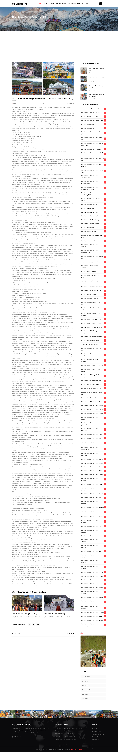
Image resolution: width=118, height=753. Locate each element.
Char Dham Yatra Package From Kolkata (93, 413)
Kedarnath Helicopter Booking (54, 614)
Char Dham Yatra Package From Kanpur (93, 474)
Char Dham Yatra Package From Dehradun (93, 479)
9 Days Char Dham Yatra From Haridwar (93, 109)
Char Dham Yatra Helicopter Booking (24, 614)
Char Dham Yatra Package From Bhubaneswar (93, 625)
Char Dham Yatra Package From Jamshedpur (93, 489)
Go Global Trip (20, 4)
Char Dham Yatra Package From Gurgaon (93, 507)
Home (40, 3)
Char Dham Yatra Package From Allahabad (93, 607)
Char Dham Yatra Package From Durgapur (93, 521)
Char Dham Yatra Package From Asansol (93, 620)
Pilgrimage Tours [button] (73, 3)
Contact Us (95, 739)
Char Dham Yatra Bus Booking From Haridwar (93, 309)
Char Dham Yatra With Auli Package (93, 323)
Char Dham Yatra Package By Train (93, 112)
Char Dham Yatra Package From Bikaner (93, 587)
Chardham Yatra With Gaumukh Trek (93, 388)
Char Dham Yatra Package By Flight (93, 149)
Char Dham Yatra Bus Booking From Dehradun (93, 314)
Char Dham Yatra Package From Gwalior (93, 463)
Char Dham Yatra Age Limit (93, 231)
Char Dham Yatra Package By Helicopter (93, 120)
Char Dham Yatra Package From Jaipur (93, 438)
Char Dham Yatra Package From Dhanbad (93, 556)
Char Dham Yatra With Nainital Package (93, 365)
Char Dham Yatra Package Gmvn (93, 204)
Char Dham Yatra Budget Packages (93, 220)
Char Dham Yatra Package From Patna (93, 484)
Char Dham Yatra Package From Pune (93, 434)
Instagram (87, 685)
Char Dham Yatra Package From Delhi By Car (93, 154)
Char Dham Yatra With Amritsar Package (93, 384)
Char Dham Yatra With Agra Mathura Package (93, 376)
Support (94, 728)
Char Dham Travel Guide (93, 208)
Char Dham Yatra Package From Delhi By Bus (93, 159)
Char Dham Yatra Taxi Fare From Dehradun (93, 282)
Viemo (86, 698)
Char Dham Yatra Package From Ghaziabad (93, 502)
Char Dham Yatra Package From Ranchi (93, 494)
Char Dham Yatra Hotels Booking (93, 340)
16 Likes (41, 103)
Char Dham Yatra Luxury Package (93, 223)
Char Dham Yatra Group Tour (93, 241)
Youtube (87, 694)
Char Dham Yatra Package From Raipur (93, 517)
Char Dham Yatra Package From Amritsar (93, 551)
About (45, 3)
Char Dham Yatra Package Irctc (93, 212)
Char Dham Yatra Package (93, 128)
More (14, 103)
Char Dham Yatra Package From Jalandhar (93, 546)
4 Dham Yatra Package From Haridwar (93, 262)
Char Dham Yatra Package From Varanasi (93, 612)
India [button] (51, 3)
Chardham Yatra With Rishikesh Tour (93, 398)
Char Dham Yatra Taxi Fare (93, 271)
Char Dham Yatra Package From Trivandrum (93, 602)
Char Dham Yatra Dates (93, 124)
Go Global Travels (21, 724)
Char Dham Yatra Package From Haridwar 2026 (93, 257)
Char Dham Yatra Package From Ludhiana (93, 540)
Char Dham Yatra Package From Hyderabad (93, 424)
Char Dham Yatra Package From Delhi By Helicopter (93, 165)
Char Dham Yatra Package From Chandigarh (93, 454)
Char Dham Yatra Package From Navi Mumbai (93, 512)
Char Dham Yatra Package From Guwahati (93, 561)
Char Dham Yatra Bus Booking (93, 294)
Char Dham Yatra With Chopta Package (93, 319)
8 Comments (70, 103)
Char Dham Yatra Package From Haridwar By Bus (93, 138)
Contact (85, 3)
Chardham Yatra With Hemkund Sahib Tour (93, 393)
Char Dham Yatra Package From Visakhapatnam (93, 448)
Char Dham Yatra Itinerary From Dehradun (93, 360)
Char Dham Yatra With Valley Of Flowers (93, 327)
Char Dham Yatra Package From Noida (93, 497)
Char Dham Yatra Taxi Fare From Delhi (93, 287)
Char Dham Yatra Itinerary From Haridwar (93, 267)
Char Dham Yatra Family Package (93, 298)
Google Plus (88, 690)
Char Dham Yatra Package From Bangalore (93, 418)
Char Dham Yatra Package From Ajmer (93, 584)
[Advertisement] (59, 42)
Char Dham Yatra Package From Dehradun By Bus (93, 182)
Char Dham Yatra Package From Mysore (93, 572)
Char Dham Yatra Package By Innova (93, 216)
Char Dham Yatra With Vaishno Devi (93, 380)
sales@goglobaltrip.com (68, 739)
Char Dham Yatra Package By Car (93, 116)
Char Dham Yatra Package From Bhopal (93, 459)
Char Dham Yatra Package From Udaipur (93, 576)
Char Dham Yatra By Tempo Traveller (93, 290)
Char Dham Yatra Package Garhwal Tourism (93, 199)
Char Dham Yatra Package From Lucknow (93, 443)
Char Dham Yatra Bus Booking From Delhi (93, 303)
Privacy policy (96, 731)
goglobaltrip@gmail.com (67, 736)
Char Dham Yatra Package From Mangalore (93, 567)
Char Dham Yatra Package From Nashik (93, 467)
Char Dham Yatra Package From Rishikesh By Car (93, 251)
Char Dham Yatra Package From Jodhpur (93, 580)
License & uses (96, 737)
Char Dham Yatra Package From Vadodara (93, 531)
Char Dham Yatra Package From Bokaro (93, 616)
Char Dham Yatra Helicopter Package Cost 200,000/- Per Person (26, 617)
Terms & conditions (98, 734)
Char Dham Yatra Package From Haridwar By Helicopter (93, 144)
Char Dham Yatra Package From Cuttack (93, 471)
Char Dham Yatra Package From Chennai (93, 409)
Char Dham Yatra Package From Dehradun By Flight (93, 194)
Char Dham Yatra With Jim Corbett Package (93, 370)
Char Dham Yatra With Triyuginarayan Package (93, 332)
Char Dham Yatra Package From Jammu (93, 536)
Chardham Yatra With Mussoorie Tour (93, 402)
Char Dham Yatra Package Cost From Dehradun (93, 355)
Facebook (87, 676)
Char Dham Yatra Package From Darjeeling (93, 592)
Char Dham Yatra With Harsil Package (93, 336)
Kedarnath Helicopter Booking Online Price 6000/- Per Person (58, 617)
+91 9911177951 (70, 733)
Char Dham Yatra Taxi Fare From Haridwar (93, 276)
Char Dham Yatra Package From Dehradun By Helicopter (93, 188)
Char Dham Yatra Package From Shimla (93, 597)
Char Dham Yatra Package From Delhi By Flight (93, 171)
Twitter (87, 681)
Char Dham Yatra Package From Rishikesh (93, 246)
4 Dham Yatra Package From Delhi (93, 344)
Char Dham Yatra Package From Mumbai (93, 405)
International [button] (60, 3)
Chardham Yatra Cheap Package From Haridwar (93, 236)
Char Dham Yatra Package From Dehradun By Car (93, 177)
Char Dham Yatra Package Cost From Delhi (93, 349)
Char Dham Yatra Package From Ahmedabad (93, 429)
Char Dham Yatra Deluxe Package (93, 227)
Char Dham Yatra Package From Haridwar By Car (93, 133)
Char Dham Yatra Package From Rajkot (93, 526)
